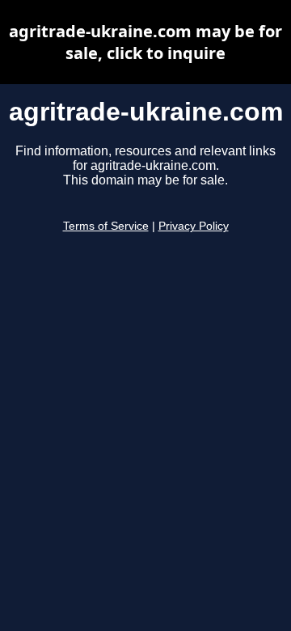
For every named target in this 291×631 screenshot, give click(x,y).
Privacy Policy (193, 226)
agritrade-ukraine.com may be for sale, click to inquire (145, 42)
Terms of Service (106, 226)
